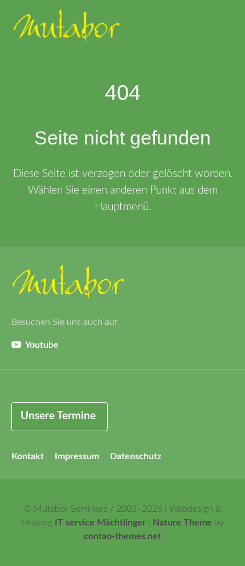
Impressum (77, 456)
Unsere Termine (58, 416)
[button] (222, 28)
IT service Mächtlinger (100, 522)
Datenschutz (135, 456)
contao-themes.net (122, 536)
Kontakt (27, 456)
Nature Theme (182, 522)
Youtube (41, 345)
